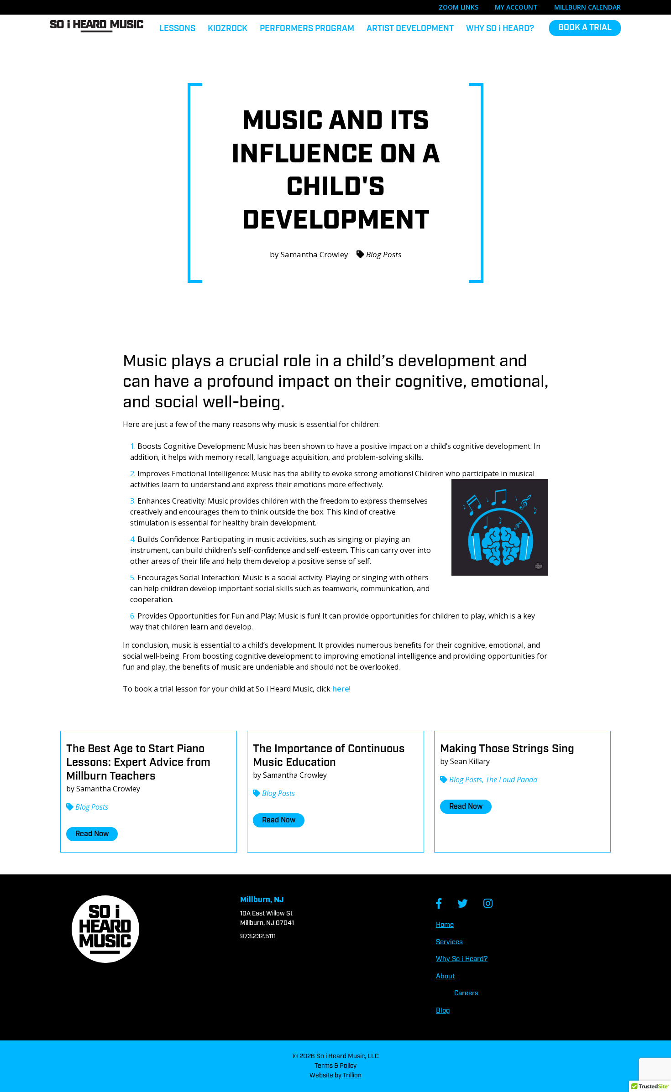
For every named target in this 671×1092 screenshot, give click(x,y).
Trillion (352, 1075)
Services (449, 942)
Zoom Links (458, 7)
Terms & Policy (335, 1066)
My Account (516, 7)
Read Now (92, 834)
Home (445, 925)
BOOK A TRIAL (585, 27)
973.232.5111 (258, 936)
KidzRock (227, 28)
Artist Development (410, 28)
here (340, 689)
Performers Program (307, 28)
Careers (466, 993)
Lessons (177, 28)
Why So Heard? (500, 28)
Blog (443, 1010)
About (445, 976)
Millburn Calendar (587, 7)
